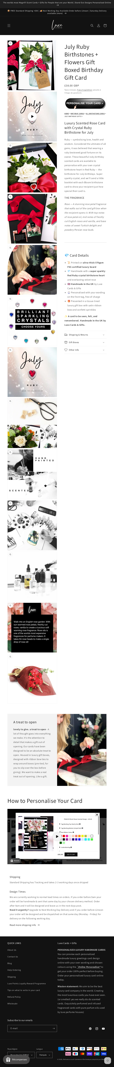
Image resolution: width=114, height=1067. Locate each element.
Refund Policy (14, 997)
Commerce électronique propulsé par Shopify (91, 1059)
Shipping (11, 976)
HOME (66, 113)
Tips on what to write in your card (23, 990)
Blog (9, 963)
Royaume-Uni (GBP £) (20, 1055)
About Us (11, 950)
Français (43, 1055)
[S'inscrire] (53, 1028)
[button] (9, 25)
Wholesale (12, 1003)
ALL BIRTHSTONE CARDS (95, 113)
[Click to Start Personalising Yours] (85, 107)
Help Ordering (14, 970)
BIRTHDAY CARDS (77, 113)
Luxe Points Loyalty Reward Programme (26, 983)
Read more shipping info (23, 925)
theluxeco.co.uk (68, 1059)
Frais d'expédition (84, 90)
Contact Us (12, 956)
